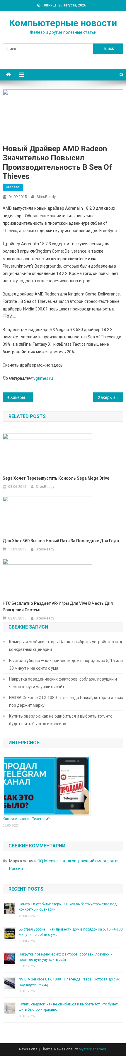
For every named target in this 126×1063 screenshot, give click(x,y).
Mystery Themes (92, 1049)
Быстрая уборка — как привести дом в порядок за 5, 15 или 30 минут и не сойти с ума (66, 664)
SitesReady (46, 196)
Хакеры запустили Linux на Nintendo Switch (110, 397)
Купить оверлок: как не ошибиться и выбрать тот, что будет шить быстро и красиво (61, 720)
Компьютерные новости (63, 22)
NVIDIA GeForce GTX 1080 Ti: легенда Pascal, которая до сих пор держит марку (66, 701)
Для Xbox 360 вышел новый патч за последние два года (61, 540)
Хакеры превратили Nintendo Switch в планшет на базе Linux (21, 397)
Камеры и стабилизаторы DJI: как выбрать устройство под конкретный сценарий (65, 645)
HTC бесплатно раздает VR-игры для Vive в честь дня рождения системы (58, 606)
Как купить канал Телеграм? (26, 819)
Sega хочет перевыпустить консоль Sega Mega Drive (56, 478)
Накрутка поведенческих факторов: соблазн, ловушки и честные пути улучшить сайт (63, 683)
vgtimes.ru (43, 378)
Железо (12, 187)
